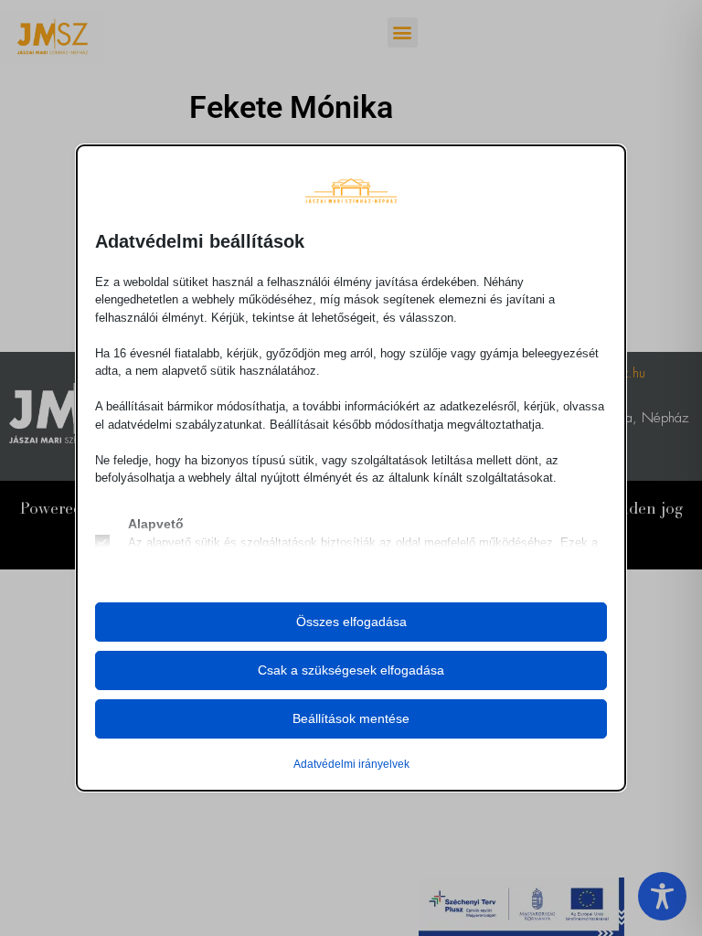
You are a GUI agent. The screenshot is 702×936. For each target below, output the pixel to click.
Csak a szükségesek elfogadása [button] (351, 670)
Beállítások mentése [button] (351, 718)
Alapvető (156, 523)
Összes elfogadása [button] (351, 621)
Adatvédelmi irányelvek (351, 764)
